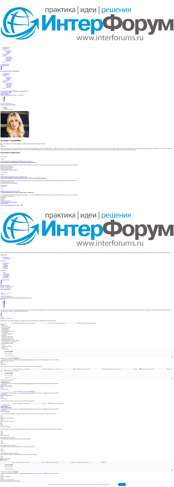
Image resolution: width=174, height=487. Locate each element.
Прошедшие (6, 48)
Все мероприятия (7, 258)
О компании (9, 50)
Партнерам (8, 60)
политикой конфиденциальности (26, 359)
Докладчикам (9, 58)
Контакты (5, 54)
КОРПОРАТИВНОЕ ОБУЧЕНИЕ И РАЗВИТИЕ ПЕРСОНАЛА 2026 (17, 161)
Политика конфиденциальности (8, 104)
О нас (4, 49)
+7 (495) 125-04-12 (5, 64)
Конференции (6, 73)
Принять (122, 484)
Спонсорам (8, 59)
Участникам (9, 57)
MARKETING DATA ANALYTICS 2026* (10, 191)
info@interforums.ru (5, 65)
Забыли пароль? (4, 406)
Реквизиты (5, 265)
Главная (5, 106)
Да (1, 422)
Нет (1, 423)
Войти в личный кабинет (6, 385)
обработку (45, 359)
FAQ (4, 55)
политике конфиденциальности (102, 484)
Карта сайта (3, 299)
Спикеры (5, 108)
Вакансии (8, 52)
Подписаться (16, 358)
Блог (4, 61)
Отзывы (8, 53)
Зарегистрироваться (5, 411)
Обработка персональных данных (23, 297)
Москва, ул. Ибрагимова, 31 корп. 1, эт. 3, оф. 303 (12, 95)
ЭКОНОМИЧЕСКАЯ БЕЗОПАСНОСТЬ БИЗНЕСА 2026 (14, 176)
